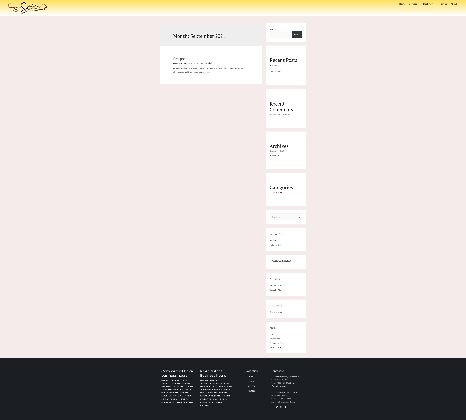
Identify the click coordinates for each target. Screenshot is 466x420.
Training (443, 4)
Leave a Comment (181, 63)
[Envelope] (285, 407)
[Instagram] (281, 407)
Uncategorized (197, 63)
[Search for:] (286, 217)
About (454, 4)
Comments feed (276, 343)
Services (413, 4)
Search (273, 29)
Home (402, 4)
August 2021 (275, 155)
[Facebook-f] (273, 407)
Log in (272, 334)
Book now (428, 4)
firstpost (180, 58)
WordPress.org (276, 347)
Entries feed (275, 338)
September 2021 (277, 151)
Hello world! (275, 71)
